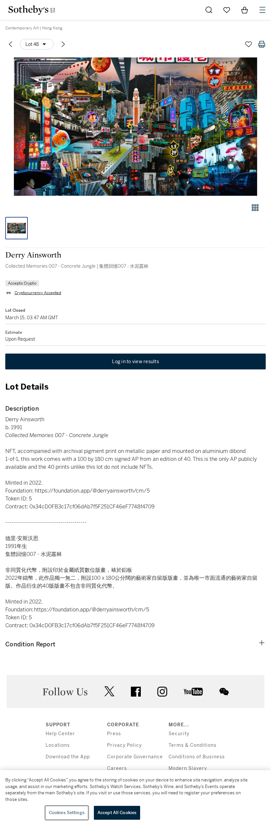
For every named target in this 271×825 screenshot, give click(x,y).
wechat (224, 691)
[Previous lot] (10, 44)
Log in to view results (135, 361)
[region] (135, 797)
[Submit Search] (209, 10)
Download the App (68, 757)
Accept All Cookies (116, 812)
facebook (136, 692)
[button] (135, 126)
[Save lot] (248, 44)
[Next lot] (63, 44)
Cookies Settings (67, 812)
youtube (193, 692)
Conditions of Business (197, 757)
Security (179, 734)
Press (114, 734)
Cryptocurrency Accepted (38, 292)
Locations (58, 745)
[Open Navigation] (262, 10)
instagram (162, 692)
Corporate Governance (135, 757)
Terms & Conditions (192, 745)
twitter (109, 691)
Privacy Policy (124, 745)
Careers (117, 768)
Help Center (60, 734)
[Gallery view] (255, 207)
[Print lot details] (261, 44)
